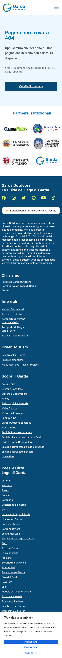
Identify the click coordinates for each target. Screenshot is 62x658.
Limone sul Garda (12, 519)
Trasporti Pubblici (12, 314)
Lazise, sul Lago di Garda (16, 514)
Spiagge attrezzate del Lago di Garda (23, 446)
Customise (31, 647)
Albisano (7, 557)
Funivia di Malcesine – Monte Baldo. (22, 437)
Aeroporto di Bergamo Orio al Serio (14, 329)
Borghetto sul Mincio (14, 562)
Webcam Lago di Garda (15, 335)
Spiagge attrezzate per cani (17, 451)
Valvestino (8, 456)
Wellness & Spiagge (13, 413)
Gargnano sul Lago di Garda (18, 538)
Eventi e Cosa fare (12, 388)
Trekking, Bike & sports (15, 403)
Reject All (31, 652)
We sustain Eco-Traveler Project (20, 364)
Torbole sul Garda (12, 596)
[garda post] (15, 128)
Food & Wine (9, 417)
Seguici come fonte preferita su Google (33, 210)
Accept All (31, 641)
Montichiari (8, 567)
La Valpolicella (10, 553)
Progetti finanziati (12, 359)
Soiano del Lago (11, 533)
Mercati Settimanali (13, 309)
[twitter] (23, 198)
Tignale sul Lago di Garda (16, 591)
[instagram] (14, 198)
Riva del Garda (10, 577)
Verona (6, 480)
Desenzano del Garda (14, 504)
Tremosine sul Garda (13, 610)
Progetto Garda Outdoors (16, 281)
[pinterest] (33, 198)
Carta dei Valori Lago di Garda (19, 285)
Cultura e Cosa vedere (14, 393)
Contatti (6, 290)
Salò (4, 586)
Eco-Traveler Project (13, 355)
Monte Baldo (9, 427)
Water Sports (9, 408)
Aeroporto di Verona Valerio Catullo (13, 320)
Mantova (7, 485)
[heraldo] (47, 129)
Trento (5, 490)
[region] (31, 635)
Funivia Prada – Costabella (17, 432)
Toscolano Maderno (13, 601)
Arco (4, 543)
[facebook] (4, 198)
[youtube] (43, 198)
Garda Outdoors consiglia (16, 422)
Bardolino (7, 499)
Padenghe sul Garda (13, 572)
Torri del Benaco (11, 548)
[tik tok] (53, 198)
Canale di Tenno (11, 524)
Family (5, 398)
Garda (5, 509)
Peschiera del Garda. (13, 606)
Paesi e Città (9, 384)
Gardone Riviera (11, 528)
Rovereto (7, 581)
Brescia (6, 495)
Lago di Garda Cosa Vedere (17, 442)
